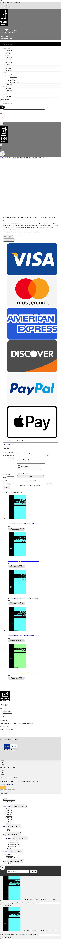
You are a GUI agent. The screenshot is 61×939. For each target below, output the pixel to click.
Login (30, 476)
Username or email (26, 454)
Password (23, 460)
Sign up (38, 485)
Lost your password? (30, 480)
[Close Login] (2, 762)
